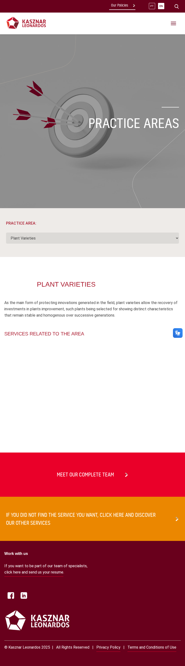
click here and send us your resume (33, 572)
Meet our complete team (85, 474)
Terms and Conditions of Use (151, 647)
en (161, 6)
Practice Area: (21, 223)
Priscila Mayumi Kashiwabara (28, 416)
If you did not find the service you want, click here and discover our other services (81, 519)
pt (152, 6)
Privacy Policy (108, 647)
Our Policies (119, 5)
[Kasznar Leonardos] (26, 22)
